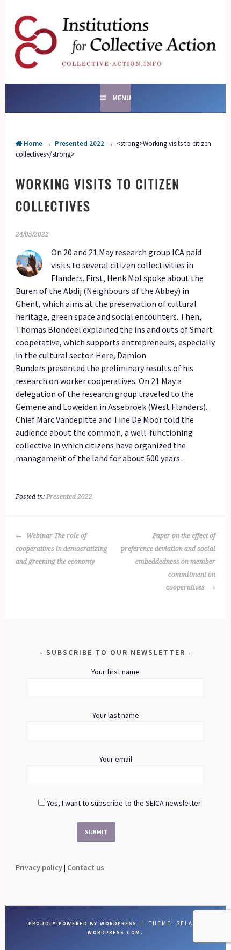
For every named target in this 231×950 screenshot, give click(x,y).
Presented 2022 (79, 143)
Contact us (85, 867)
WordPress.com (114, 932)
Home (32, 143)
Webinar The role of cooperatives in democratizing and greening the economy (61, 548)
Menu (121, 97)
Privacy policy (39, 867)
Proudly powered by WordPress (82, 923)
